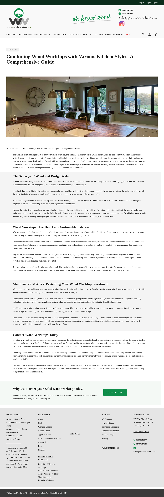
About (40, 419)
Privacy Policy (108, 434)
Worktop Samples (45, 427)
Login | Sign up (108, 423)
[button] (115, 392)
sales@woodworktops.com (144, 451)
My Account (107, 419)
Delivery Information (110, 431)
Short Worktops (44, 477)
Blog (40, 446)
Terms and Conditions (111, 427)
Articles (12, 50)
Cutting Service (44, 442)
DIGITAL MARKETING (50, 493)
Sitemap (105, 438)
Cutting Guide (44, 431)
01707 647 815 (141, 444)
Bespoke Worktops (46, 480)
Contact (41, 450)
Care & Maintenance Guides (49, 438)
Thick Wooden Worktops (48, 474)
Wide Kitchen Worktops (48, 471)
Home (8, 148)
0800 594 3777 (141, 440)
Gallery (41, 423)
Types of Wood (44, 434)
